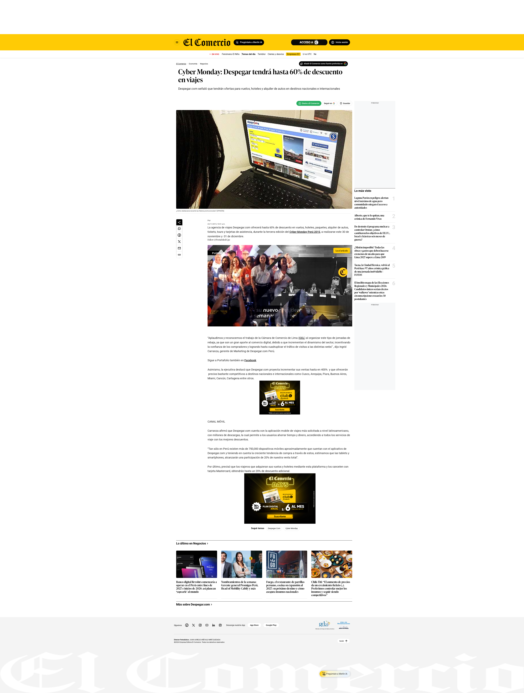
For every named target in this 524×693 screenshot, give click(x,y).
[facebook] (186, 625)
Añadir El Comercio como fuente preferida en (323, 64)
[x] (193, 625)
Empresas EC (293, 54)
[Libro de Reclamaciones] (343, 625)
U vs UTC (307, 54)
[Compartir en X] (179, 241)
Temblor (262, 54)
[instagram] (200, 625)
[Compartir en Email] (179, 248)
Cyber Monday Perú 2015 (304, 231)
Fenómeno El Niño (230, 54)
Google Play (271, 625)
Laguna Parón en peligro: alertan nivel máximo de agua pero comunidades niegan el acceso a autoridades (371, 202)
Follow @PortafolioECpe (219, 239)
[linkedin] (213, 625)
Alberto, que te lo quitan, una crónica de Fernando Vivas (369, 217)
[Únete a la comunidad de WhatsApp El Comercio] (308, 103)
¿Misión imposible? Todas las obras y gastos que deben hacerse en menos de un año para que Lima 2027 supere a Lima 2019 (371, 252)
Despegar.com (274, 528)
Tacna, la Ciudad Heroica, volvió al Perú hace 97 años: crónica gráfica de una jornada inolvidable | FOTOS (372, 269)
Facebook (250, 360)
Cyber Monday (291, 528)
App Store (254, 625)
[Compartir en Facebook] (179, 235)
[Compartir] (179, 222)
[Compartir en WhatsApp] (179, 228)
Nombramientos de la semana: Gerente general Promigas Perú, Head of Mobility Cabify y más (239, 585)
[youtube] (207, 625)
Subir (341, 641)
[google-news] (220, 625)
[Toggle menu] (177, 42)
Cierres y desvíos (276, 54)
